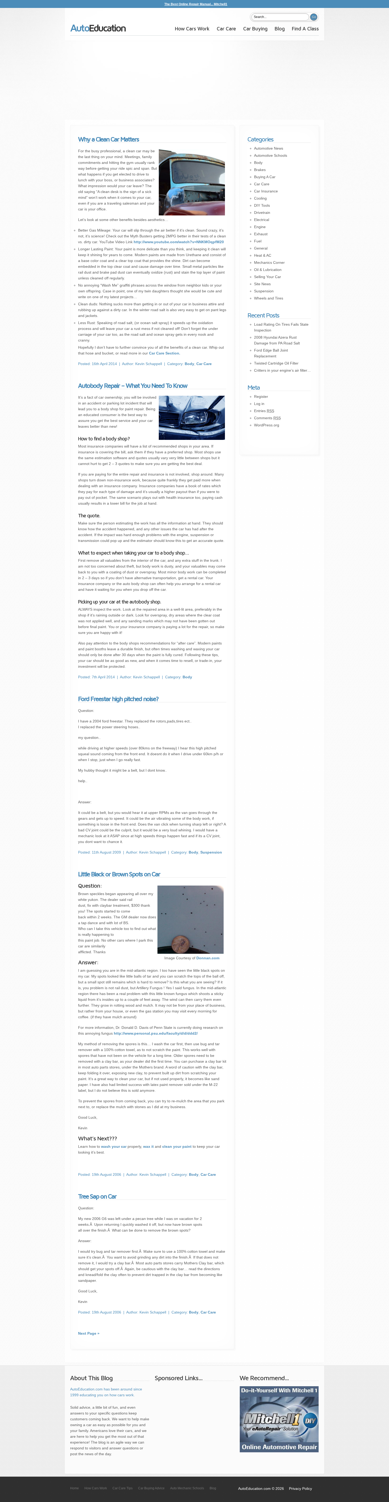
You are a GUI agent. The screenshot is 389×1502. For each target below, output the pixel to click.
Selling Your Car (267, 277)
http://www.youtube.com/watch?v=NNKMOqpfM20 (179, 242)
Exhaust (261, 234)
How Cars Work (192, 28)
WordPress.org (266, 425)
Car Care (226, 28)
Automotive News (268, 148)
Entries (264, 411)
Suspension (211, 852)
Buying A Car (264, 177)
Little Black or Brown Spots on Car (119, 874)
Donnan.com (207, 958)
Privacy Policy (300, 1488)
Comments (267, 418)
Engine (260, 227)
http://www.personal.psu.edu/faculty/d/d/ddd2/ (156, 1033)
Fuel (257, 241)
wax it (148, 1146)
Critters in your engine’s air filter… (282, 370)
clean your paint (177, 1146)
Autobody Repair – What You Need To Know (132, 385)
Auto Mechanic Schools (187, 1488)
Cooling (260, 198)
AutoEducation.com (98, 30)
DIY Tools (262, 205)
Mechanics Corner (269, 262)
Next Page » (88, 1333)
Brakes (260, 170)
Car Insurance (266, 191)
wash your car (113, 1146)
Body (189, 364)
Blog (280, 28)
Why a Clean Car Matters (108, 139)
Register (261, 396)
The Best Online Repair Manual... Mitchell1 (195, 4)
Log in (259, 404)
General (261, 248)
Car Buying (255, 28)
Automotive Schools (270, 155)
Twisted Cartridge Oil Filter (276, 363)
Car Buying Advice (151, 1488)
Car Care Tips (122, 1488)
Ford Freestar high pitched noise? (118, 698)
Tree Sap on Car (97, 1196)
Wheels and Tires (268, 298)
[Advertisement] (194, 80)
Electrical (261, 220)
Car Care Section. (164, 353)
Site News (262, 284)
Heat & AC (262, 255)
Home (74, 1488)
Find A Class (305, 28)
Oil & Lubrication (268, 270)
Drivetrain (262, 212)
